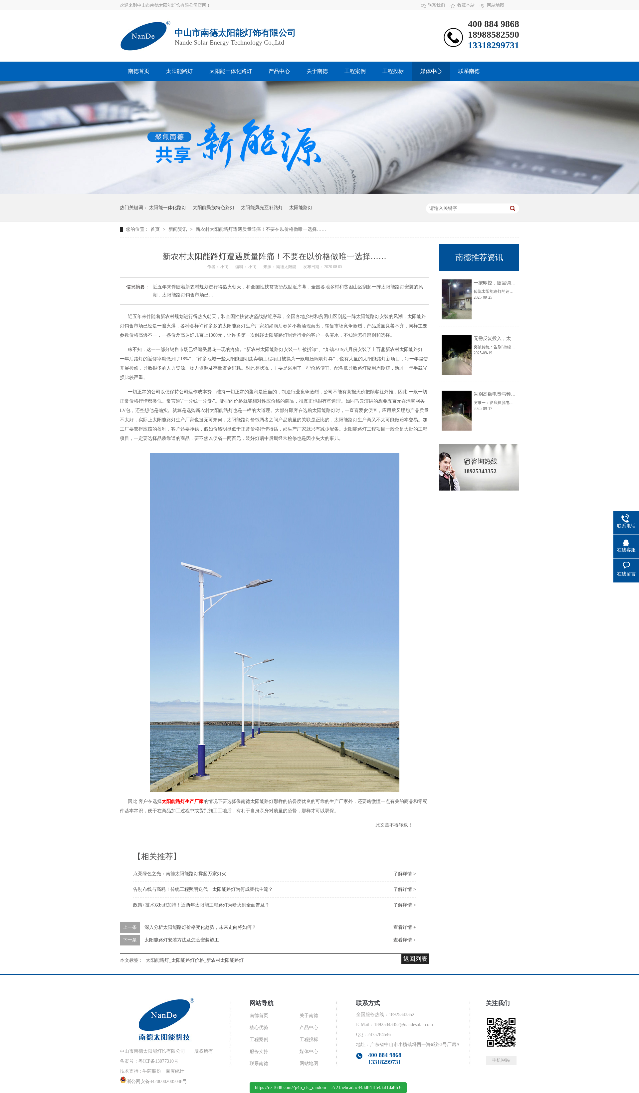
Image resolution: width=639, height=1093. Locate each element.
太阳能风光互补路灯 (262, 207)
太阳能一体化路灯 (230, 71)
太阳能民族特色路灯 (214, 207)
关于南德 (317, 71)
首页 (155, 229)
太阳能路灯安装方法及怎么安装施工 (181, 939)
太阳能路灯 (179, 71)
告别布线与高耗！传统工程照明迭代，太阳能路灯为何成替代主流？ (203, 889)
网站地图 (495, 5)
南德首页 (138, 71)
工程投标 (393, 71)
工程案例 (355, 71)
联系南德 (469, 71)
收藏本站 (466, 5)
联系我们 (436, 5)
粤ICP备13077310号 (158, 1061)
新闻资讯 (178, 229)
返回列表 (415, 958)
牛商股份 (151, 1071)
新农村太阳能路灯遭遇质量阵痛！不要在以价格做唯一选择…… (261, 229)
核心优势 (259, 1027)
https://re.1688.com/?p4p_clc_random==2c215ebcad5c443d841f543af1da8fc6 (328, 1087)
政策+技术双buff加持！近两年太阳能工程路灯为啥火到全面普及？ (201, 905)
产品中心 (279, 71)
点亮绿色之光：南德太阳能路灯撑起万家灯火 (179, 873)
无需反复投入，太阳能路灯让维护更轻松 (515, 338)
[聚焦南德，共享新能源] (319, 192)
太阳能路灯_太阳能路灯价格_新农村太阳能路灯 (195, 960)
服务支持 (259, 1051)
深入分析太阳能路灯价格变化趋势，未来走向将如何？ (200, 927)
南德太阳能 (286, 266)
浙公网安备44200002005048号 (156, 1081)
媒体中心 (431, 71)
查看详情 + (404, 927)
